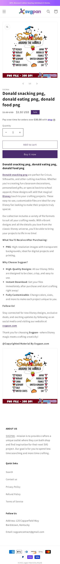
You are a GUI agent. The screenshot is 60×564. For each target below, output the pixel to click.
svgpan (26, 563)
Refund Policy (13, 494)
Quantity (6, 125)
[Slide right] (37, 83)
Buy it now (30, 154)
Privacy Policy (13, 486)
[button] (4, 11)
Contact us (11, 479)
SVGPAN (10, 436)
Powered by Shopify (35, 563)
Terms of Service (14, 501)
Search (9, 472)
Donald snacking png (14, 174)
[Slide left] (23, 83)
